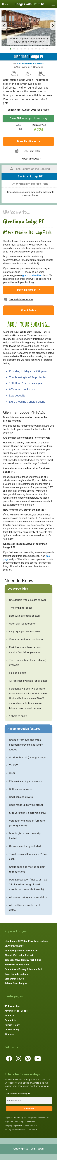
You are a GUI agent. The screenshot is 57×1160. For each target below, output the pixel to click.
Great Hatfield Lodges (16, 974)
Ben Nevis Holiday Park (17, 964)
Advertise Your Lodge (16, 1010)
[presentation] (4, 26)
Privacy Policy (12, 1025)
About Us (9, 1015)
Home (5, 4)
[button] (10, 48)
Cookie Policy (12, 1029)
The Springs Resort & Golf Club (21, 950)
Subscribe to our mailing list (18, 1094)
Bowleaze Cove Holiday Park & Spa (23, 960)
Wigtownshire (24, 67)
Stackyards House (14, 978)
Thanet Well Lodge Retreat (19, 955)
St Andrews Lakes (14, 945)
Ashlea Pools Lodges (16, 983)
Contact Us (10, 1020)
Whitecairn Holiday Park (30, 63)
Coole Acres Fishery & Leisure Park (24, 969)
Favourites (13, 1006)
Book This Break (27, 141)
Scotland (38, 67)
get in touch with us (32, 275)
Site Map (9, 1034)
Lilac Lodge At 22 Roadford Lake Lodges (26, 941)
